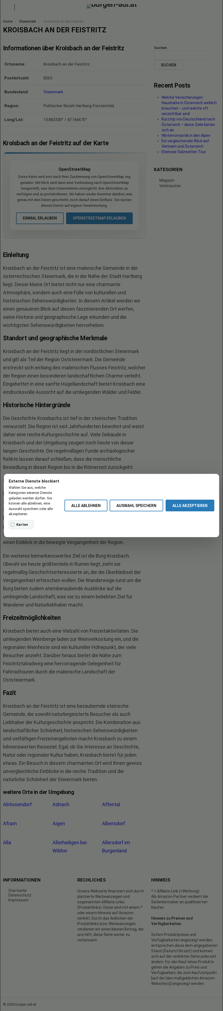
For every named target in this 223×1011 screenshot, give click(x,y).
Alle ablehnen (86, 505)
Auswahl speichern (136, 505)
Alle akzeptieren (189, 505)
